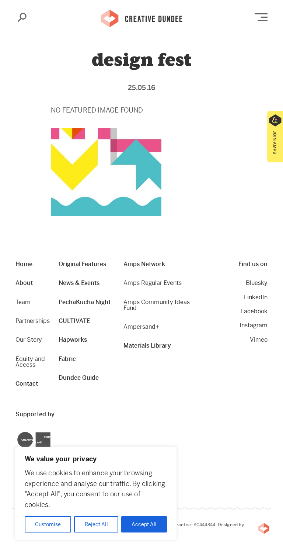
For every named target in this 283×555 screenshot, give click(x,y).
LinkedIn (256, 297)
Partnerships (32, 321)
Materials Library (147, 345)
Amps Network (144, 264)
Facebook (254, 311)
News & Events (79, 283)
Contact (26, 383)
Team (23, 302)
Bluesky (257, 283)
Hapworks (73, 340)
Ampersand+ (141, 327)
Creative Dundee (141, 17)
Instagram (254, 325)
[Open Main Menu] (261, 17)
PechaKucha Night (85, 302)
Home (23, 264)
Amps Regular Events (152, 283)
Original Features (82, 264)
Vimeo (259, 340)
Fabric (67, 359)
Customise (48, 524)
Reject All (96, 524)
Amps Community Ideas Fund (156, 305)
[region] (96, 493)
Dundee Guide (79, 378)
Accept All (144, 524)
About (24, 283)
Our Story (28, 340)
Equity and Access (30, 362)
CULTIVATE (74, 321)
